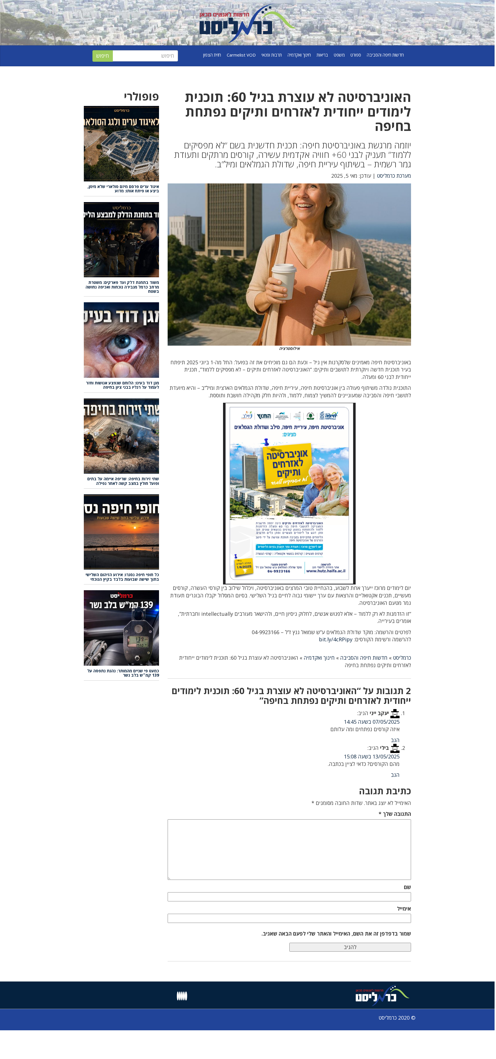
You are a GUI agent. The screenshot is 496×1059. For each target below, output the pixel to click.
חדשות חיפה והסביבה (385, 55)
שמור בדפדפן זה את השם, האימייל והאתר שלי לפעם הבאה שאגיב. (336, 933)
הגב (395, 740)
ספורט (355, 55)
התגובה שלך (395, 813)
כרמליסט (402, 657)
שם (407, 887)
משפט (339, 55)
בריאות (322, 55)
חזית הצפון (212, 55)
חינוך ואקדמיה (299, 55)
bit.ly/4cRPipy (335, 639)
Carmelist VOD (241, 55)
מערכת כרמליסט (394, 175)
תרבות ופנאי (271, 55)
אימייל (404, 908)
